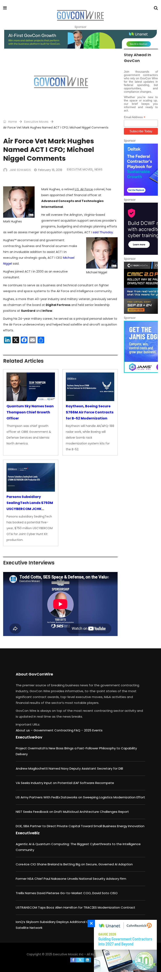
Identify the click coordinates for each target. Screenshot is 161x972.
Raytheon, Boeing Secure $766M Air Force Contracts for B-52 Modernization (89, 412)
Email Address (134, 117)
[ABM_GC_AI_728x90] (80, 39)
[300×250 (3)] (141, 229)
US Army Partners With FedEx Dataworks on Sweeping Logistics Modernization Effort (80, 797)
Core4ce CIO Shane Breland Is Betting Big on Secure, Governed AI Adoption (74, 864)
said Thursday (103, 232)
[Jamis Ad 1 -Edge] (141, 347)
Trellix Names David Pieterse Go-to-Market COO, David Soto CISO (67, 893)
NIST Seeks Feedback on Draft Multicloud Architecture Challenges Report (72, 811)
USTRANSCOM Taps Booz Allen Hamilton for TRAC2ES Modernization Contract (75, 907)
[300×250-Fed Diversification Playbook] (141, 170)
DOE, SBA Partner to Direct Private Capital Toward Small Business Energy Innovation (80, 826)
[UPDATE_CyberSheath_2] (141, 288)
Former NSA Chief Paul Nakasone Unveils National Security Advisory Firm (71, 878)
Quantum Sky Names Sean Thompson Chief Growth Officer (30, 412)
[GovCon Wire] (80, 16)
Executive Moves (36, 122)
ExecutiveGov (29, 737)
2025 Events (93, 730)
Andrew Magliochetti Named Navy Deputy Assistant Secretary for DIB (69, 768)
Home (12, 122)
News (99, 169)
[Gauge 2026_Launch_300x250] (124, 946)
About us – (25, 730)
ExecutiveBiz (28, 833)
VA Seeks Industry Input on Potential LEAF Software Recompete (65, 783)
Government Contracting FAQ (57, 730)
